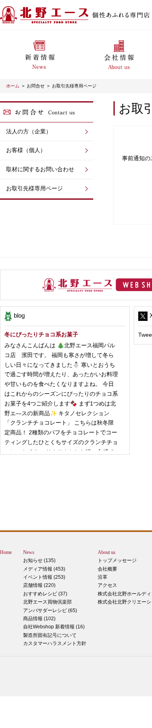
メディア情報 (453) (44, 569)
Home (6, 552)
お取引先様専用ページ (74, 85)
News (28, 552)
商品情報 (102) (39, 618)
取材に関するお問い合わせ (40, 169)
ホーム (12, 85)
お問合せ (36, 85)
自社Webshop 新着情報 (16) (54, 627)
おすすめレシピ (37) (45, 594)
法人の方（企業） (28, 131)
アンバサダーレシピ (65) (50, 606)
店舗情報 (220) (39, 585)
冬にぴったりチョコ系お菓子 (41, 334)
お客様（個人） (26, 150)
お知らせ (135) (39, 560)
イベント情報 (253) (44, 577)
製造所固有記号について (50, 635)
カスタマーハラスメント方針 (54, 643)
